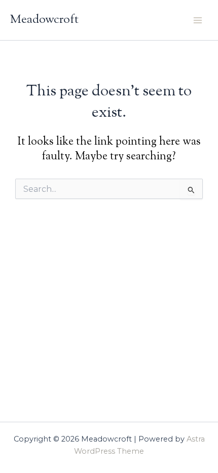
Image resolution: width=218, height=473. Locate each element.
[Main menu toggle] (198, 20)
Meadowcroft (44, 19)
